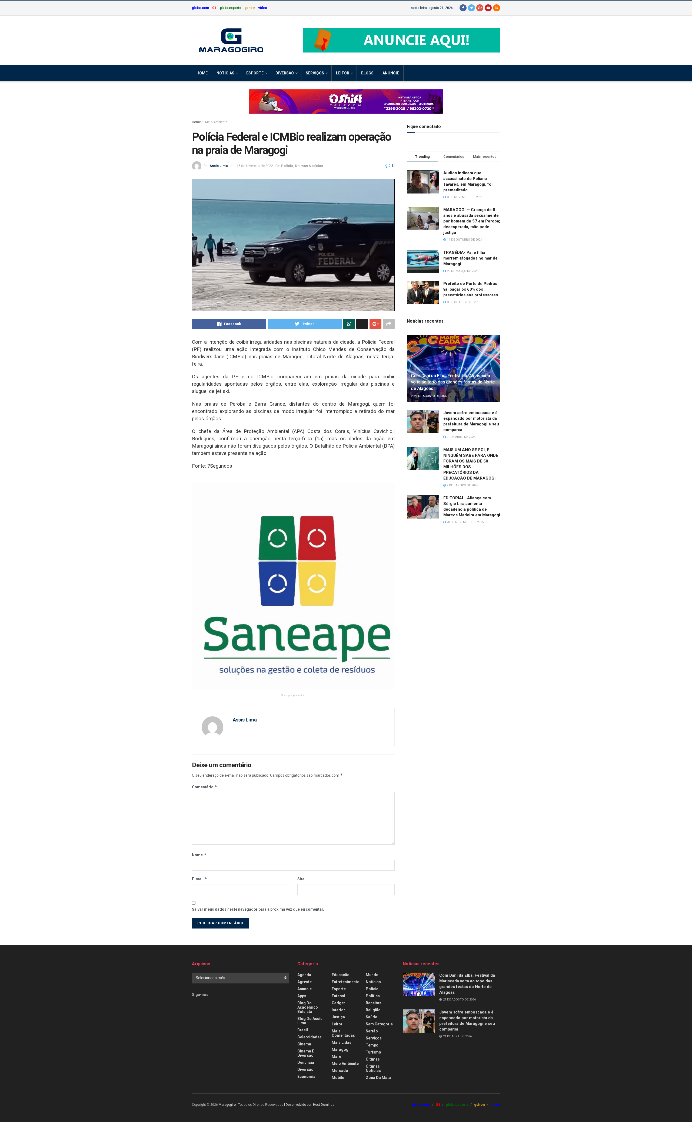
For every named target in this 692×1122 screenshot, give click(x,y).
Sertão (372, 1031)
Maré (336, 1056)
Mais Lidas (341, 1042)
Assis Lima (218, 166)
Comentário (204, 786)
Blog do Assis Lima (309, 1020)
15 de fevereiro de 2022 (255, 166)
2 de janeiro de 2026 (462, 485)
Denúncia (305, 1062)
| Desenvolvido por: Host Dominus (309, 1105)
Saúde (371, 1017)
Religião (373, 1010)
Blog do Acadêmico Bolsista (307, 1007)
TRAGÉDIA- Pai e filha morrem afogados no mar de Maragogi (470, 258)
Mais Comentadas (343, 1033)
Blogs (367, 73)
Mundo (372, 975)
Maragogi (341, 1049)
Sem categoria (379, 1024)
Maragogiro (227, 1105)
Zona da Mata (378, 1077)
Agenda (304, 975)
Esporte (255, 73)
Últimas (373, 1059)
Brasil (302, 1030)
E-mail (199, 878)
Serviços (315, 73)
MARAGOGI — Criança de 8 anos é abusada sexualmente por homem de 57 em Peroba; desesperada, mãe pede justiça (471, 221)
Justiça (338, 1017)
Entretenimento (346, 982)
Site (300, 879)
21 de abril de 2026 (460, 437)
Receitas (373, 1003)
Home (202, 73)
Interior (338, 1010)
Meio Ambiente (216, 122)
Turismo (373, 1052)
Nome (199, 854)
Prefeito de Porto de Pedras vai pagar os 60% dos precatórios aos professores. (471, 289)
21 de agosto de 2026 (430, 396)
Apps (301, 996)
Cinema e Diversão (305, 1053)
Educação (341, 975)
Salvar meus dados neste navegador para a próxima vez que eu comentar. (258, 909)
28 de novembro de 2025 (465, 522)
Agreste (304, 982)
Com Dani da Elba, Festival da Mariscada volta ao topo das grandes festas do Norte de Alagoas (453, 382)
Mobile (338, 1077)
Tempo (372, 1045)
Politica (373, 996)
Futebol (338, 996)
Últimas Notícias (309, 166)
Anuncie (390, 73)
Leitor (342, 73)
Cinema (304, 1044)
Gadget (338, 1003)
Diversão (284, 73)
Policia (287, 166)
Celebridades (309, 1037)
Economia (306, 1076)
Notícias (225, 73)
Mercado (340, 1070)
